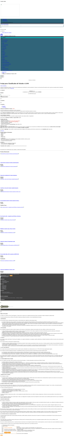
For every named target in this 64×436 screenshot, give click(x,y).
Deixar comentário (3, 85)
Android (3, 54)
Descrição (3, 106)
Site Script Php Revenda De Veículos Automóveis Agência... (9, 200)
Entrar (3, 32)
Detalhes (6, 432)
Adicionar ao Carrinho (5, 96)
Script (3, 43)
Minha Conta (4, 287)
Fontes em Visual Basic (5, 62)
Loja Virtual (4, 46)
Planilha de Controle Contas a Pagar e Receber (7, 228)
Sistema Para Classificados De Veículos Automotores (8, 175)
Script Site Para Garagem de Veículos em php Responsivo (9, 162)
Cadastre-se (4, 288)
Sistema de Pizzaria (5, 44)
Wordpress (3, 52)
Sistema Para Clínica (5, 68)
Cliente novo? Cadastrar (7, 32)
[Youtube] (0, 277)
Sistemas (3, 49)
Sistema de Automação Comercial (7, 70)
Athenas (3, 57)
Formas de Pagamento (5, 281)
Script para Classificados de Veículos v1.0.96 (7, 269)
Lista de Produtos (5, 20)
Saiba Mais (12, 88)
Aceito (9, 432)
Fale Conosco (4, 280)
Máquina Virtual (4, 60)
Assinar (11, 275)
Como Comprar (4, 282)
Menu (1, 38)
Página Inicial (4, 19)
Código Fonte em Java (5, 65)
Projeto (3, 51)
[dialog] (32, 310)
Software (3, 67)
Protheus (3, 59)
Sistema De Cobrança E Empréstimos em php (7, 241)
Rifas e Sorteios (4, 41)
